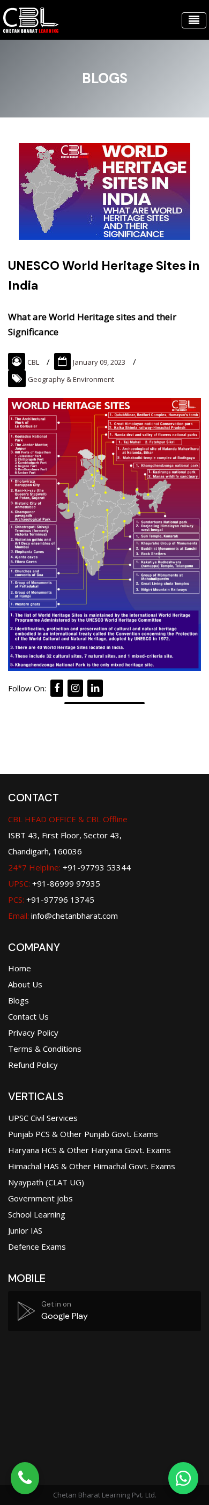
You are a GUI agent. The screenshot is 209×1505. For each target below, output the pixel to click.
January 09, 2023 (99, 362)
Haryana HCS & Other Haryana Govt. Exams (89, 1150)
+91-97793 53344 (69, 867)
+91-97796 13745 (51, 899)
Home (19, 968)
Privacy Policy (33, 1032)
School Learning (36, 1214)
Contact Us (28, 1016)
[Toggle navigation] (194, 20)
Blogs (18, 1000)
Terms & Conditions (44, 1048)
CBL (33, 362)
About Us (25, 984)
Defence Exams (37, 1246)
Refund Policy (33, 1064)
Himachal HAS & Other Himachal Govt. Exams (91, 1166)
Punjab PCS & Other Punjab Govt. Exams (83, 1133)
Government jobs (40, 1198)
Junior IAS (25, 1230)
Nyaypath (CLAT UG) (46, 1182)
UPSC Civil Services (43, 1117)
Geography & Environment (71, 379)
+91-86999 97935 (54, 883)
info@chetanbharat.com (74, 915)
